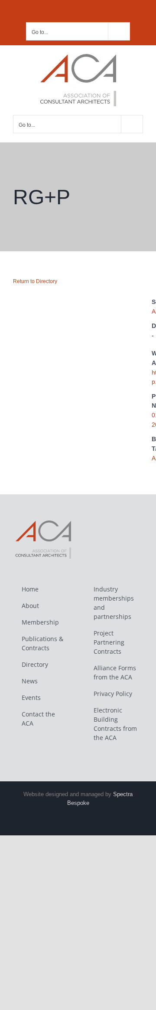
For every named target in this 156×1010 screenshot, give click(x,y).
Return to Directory (35, 281)
